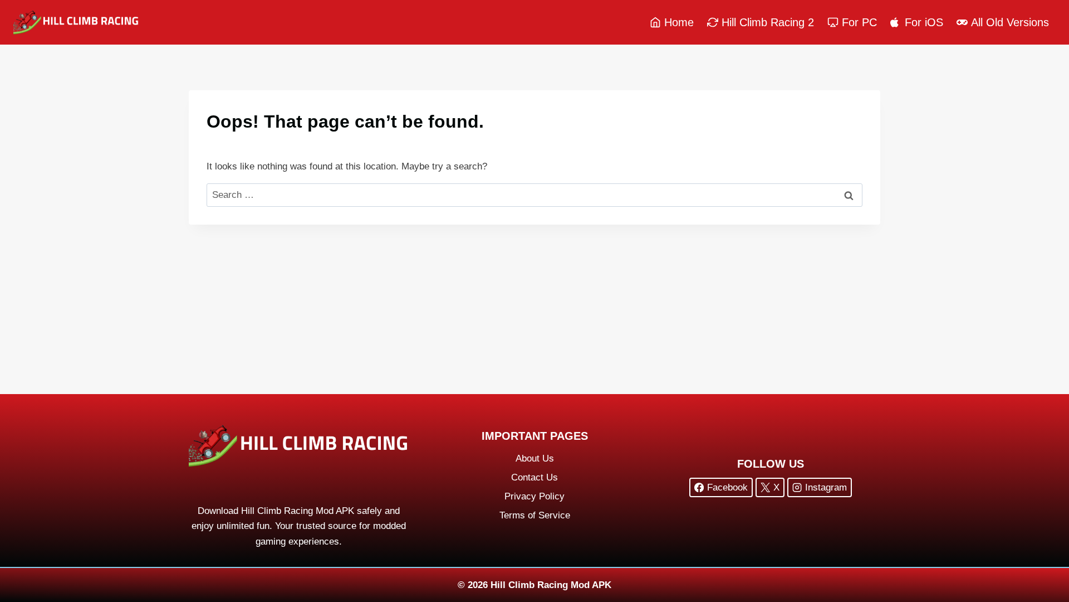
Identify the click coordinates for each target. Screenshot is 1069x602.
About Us (535, 458)
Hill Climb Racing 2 (768, 22)
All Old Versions (1010, 22)
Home (679, 22)
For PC (859, 22)
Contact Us (534, 477)
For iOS (924, 22)
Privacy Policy (534, 496)
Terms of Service (534, 515)
